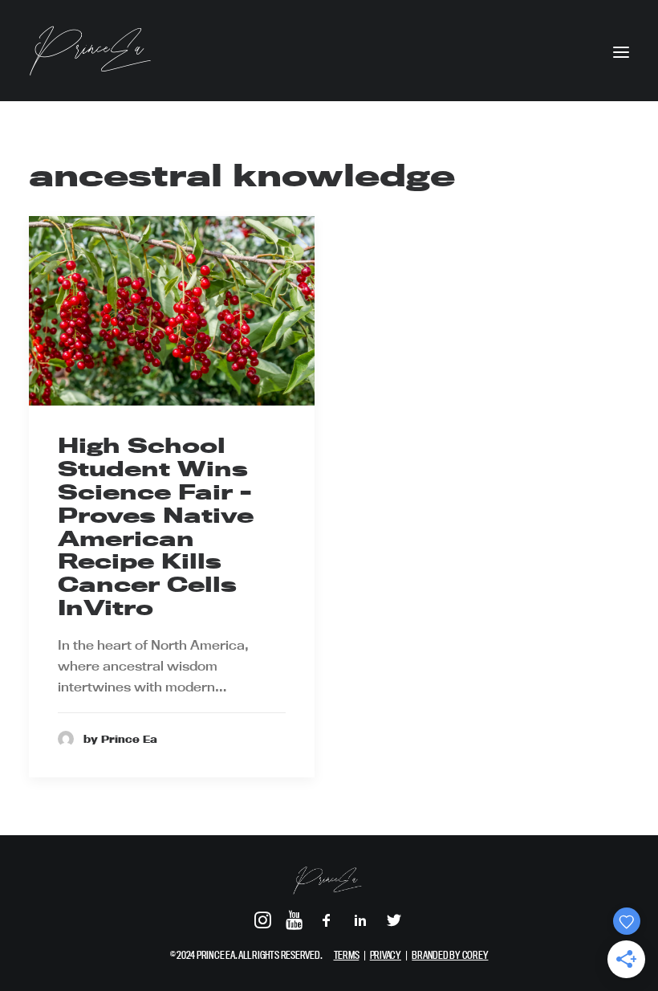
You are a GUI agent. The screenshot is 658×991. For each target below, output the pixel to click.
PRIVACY (385, 954)
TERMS (346, 954)
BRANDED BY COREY (450, 954)
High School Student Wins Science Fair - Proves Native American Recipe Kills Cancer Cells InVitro (156, 526)
